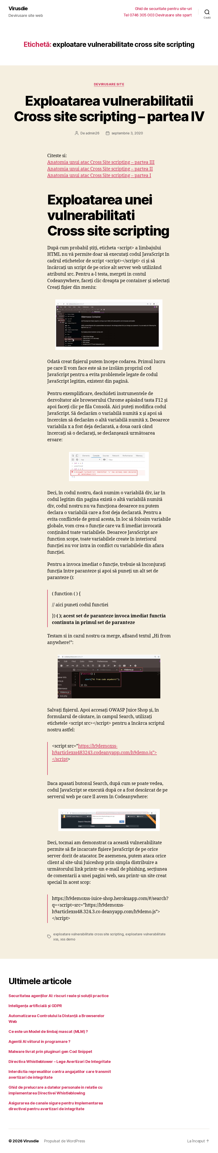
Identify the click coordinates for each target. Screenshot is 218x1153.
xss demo (67, 939)
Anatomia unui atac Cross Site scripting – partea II (100, 169)
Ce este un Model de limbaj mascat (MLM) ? (48, 1031)
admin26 (92, 133)
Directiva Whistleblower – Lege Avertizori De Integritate (60, 1061)
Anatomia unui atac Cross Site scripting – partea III (101, 162)
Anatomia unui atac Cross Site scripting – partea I (99, 175)
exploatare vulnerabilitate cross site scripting (88, 934)
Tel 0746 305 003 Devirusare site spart (157, 15)
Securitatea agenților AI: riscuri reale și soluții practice (59, 995)
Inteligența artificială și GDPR (35, 1005)
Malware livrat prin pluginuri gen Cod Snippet (50, 1051)
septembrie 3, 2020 (127, 133)
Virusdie (18, 8)
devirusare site (109, 84)
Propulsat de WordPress (64, 1141)
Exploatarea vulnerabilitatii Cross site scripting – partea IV (109, 108)
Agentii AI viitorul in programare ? (39, 1041)
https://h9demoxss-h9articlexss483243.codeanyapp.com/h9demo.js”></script (104, 752)
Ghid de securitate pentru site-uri (163, 8)
